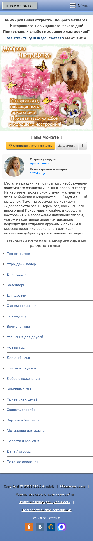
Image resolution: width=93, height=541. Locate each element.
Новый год (16, 347)
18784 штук (38, 173)
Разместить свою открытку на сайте (45, 494)
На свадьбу (16, 316)
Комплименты (19, 389)
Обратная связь (72, 486)
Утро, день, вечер (21, 264)
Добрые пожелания (23, 378)
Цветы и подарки (21, 368)
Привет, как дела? (22, 399)
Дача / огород (19, 451)
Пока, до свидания (22, 462)
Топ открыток (18, 254)
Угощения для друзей (25, 337)
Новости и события (23, 441)
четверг (56, 38)
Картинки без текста (24, 420)
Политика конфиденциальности (44, 502)
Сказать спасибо (21, 410)
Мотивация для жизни (26, 430)
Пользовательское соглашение (47, 510)
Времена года (18, 326)
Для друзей (16, 295)
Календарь (16, 285)
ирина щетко (39, 163)
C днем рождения (22, 306)
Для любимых (19, 358)
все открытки (20, 5)
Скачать (66, 145)
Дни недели (16, 274)
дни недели (39, 38)
